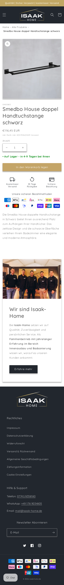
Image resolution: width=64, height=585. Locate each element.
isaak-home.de (35, 579)
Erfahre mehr (23, 369)
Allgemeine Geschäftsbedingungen (28, 459)
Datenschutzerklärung (20, 435)
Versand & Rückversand (21, 451)
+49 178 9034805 (31, 503)
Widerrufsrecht (16, 443)
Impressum (13, 427)
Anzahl (6, 140)
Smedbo (7, 105)
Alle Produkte (19, 27)
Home (6, 27)
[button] (4, 15)
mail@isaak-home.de (28, 510)
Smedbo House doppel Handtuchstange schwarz (31, 31)
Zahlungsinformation (19, 466)
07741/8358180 (26, 496)
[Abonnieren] (53, 532)
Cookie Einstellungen (19, 474)
